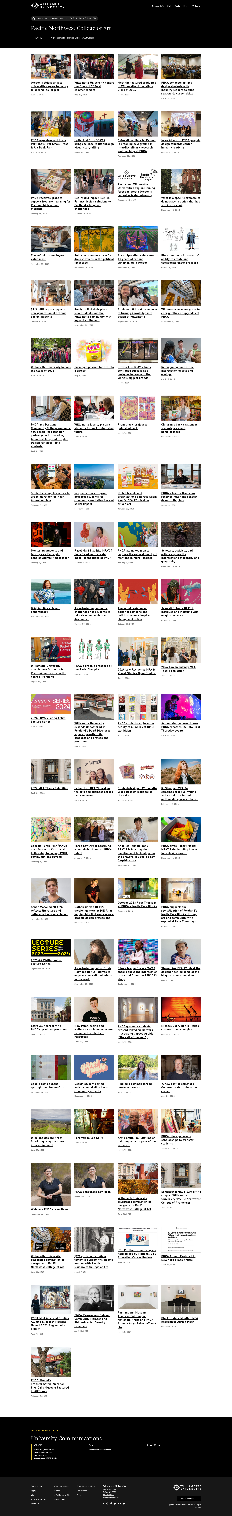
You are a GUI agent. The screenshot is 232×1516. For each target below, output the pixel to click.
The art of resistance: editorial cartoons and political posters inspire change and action (134, 613)
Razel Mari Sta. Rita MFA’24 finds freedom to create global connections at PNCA (93, 554)
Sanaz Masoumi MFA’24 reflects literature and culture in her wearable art (49, 910)
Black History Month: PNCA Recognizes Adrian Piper (179, 1320)
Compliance (82, 1491)
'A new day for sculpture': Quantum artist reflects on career (179, 1087)
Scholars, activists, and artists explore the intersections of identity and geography (180, 556)
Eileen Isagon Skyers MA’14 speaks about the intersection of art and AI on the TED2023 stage (138, 973)
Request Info (158, 6)
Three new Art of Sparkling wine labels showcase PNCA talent (93, 849)
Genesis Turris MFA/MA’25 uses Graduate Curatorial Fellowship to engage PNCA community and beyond (49, 851)
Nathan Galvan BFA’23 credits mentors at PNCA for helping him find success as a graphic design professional (94, 912)
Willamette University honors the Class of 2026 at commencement (94, 86)
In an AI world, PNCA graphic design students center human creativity (180, 143)
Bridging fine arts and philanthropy (45, 610)
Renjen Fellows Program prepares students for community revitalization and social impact (94, 498)
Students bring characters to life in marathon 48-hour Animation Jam (50, 496)
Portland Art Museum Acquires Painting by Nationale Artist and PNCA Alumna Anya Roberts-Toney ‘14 (137, 1320)
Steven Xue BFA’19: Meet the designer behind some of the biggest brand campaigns (180, 971)
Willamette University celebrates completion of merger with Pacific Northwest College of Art (134, 1203)
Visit (169, 6)
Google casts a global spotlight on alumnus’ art (48, 1085)
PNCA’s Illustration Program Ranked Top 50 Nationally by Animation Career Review (137, 1253)
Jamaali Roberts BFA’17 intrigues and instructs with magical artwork (180, 611)
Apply (177, 6)
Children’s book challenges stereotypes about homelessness (179, 428)
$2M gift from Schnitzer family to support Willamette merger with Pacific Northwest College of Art (93, 1261)
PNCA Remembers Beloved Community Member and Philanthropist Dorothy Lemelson (92, 1320)
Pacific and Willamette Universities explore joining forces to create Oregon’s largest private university (136, 189)
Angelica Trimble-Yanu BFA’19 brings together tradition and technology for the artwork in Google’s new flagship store (137, 853)
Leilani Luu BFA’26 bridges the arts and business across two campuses (93, 791)
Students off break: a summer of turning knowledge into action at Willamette (138, 313)
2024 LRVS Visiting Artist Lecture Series (48, 720)
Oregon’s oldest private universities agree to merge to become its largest (49, 86)
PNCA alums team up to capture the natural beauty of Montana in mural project (137, 554)
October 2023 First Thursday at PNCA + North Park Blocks (137, 904)
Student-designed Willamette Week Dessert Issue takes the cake (137, 791)
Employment (59, 1499)
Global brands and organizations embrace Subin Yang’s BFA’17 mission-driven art (137, 498)
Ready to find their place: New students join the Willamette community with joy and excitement (92, 314)
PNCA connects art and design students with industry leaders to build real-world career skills (177, 88)
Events (57, 1491)
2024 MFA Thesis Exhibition (49, 788)
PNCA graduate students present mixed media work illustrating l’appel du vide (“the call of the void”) (135, 1031)
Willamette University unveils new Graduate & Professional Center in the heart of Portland (48, 671)
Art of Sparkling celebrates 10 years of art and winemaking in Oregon (136, 259)
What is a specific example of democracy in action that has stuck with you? (180, 201)
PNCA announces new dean (92, 1192)
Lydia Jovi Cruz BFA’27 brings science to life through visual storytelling (94, 143)
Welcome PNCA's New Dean (49, 1209)
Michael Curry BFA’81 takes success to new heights (180, 1027)
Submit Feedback (188, 1498)
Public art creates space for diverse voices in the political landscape (94, 259)
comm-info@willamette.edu (100, 1449)
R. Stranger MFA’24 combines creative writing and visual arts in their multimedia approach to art (179, 793)
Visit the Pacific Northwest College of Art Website (72, 38)
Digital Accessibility (86, 1486)
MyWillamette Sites (63, 1495)
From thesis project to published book (133, 426)
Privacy (80, 1495)
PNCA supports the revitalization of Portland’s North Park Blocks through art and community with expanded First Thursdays (179, 914)
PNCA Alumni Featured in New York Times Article (178, 1258)
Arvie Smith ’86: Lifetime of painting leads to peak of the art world (137, 1141)
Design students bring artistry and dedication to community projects (91, 1087)
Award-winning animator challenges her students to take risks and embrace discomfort (92, 613)
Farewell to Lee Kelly (88, 1138)
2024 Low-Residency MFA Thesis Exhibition (178, 669)
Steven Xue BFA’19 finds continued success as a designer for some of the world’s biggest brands (134, 372)
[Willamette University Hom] (33, 18)
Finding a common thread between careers (135, 1085)
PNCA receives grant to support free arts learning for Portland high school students (51, 203)
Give (185, 6)
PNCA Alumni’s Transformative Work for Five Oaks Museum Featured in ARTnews (50, 1385)
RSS (37, 38)
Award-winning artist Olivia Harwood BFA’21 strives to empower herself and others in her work (93, 973)
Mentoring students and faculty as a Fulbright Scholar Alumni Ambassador (50, 554)
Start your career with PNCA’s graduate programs (49, 1027)
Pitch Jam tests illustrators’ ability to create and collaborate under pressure (180, 259)
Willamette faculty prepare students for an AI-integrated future (94, 428)
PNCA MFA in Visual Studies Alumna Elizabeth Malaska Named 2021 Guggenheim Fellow (50, 1323)
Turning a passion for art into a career (94, 369)
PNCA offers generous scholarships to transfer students (177, 1139)
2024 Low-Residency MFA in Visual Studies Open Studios (137, 671)
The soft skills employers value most (48, 257)
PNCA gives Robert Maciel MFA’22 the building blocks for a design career (179, 849)
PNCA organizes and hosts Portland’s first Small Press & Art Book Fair (49, 143)
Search (197, 6)
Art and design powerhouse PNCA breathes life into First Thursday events (180, 727)
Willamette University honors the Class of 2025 (51, 369)
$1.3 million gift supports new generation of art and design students (48, 313)
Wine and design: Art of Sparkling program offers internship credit (48, 1141)
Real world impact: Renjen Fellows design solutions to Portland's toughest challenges (92, 203)
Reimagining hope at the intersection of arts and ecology (177, 370)
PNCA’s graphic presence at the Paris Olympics (93, 667)
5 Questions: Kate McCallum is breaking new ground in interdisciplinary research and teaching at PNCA (137, 145)
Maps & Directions (39, 1499)
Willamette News (61, 1486)
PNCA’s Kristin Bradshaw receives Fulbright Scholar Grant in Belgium (179, 496)
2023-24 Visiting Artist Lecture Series (46, 962)
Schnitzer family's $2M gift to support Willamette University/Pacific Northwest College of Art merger (181, 1197)
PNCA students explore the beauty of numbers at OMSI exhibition (136, 727)
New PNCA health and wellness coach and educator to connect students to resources (93, 1031)
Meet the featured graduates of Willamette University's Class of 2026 (137, 86)
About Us (35, 1504)
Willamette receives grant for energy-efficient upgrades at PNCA (181, 313)
